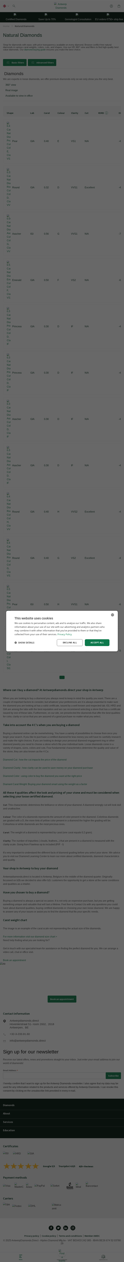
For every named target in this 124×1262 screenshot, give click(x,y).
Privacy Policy (64, 634)
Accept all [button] (97, 642)
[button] (24, 642)
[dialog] (62, 631)
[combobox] (112, 614)
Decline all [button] (70, 642)
